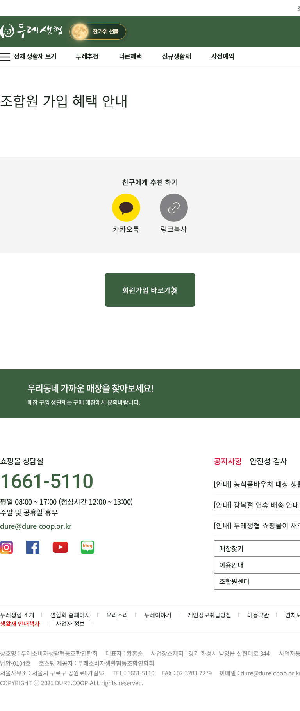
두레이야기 (157, 615)
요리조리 (117, 615)
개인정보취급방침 (209, 615)
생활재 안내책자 (20, 623)
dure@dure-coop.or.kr (35, 526)
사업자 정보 (70, 623)
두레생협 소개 (17, 615)
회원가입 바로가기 (149, 290)
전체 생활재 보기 (35, 56)
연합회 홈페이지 (70, 615)
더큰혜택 (130, 56)
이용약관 (258, 615)
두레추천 (87, 56)
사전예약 (222, 56)
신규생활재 (176, 56)
